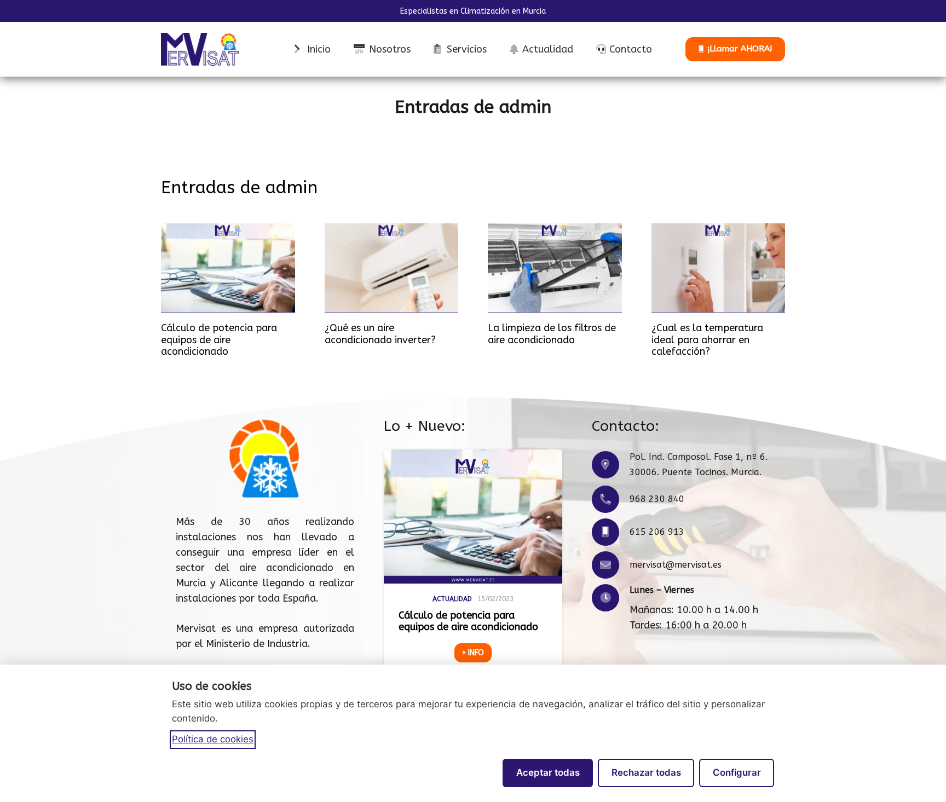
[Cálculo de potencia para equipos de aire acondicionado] (228, 268)
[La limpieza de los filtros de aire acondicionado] (555, 268)
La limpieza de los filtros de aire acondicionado (552, 334)
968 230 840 (657, 499)
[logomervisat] (200, 49)
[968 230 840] (611, 499)
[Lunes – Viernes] (611, 597)
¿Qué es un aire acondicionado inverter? (380, 334)
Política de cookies (212, 739)
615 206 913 (657, 532)
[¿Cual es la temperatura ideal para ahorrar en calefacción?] (718, 268)
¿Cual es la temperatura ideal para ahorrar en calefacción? (707, 339)
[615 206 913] (611, 532)
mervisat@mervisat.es (676, 564)
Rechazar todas (646, 772)
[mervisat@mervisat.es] (611, 565)
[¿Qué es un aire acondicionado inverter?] (392, 268)
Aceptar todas (548, 772)
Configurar (737, 772)
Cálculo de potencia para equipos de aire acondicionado (219, 339)
